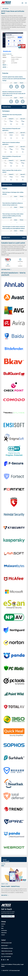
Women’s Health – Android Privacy (10, 886)
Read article (4, 895)
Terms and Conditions (6, 964)
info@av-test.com (8, 951)
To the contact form (7, 916)
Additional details (5, 269)
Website (4, 65)
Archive (4, 67)
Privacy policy (16, 964)
